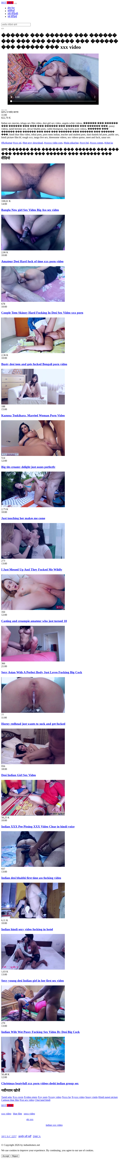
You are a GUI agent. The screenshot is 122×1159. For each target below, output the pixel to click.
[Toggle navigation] (15, 3)
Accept (6, 1156)
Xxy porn (42, 1097)
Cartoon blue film (10, 1100)
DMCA (37, 1136)
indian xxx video (54, 1125)
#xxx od (17, 142)
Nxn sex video (27, 1100)
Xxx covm (18, 1097)
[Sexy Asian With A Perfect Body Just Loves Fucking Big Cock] (33, 660)
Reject (15, 1156)
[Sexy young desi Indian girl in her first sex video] (33, 968)
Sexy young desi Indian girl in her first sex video (32, 980)
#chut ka (108, 142)
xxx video (6, 1113)
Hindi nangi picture (108, 1097)
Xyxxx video (78, 1097)
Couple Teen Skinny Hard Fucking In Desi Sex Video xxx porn (42, 312)
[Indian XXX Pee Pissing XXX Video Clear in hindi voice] (33, 814)
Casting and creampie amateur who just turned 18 (34, 621)
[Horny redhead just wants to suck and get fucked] (33, 712)
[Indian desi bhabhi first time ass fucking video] (33, 866)
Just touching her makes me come (23, 518)
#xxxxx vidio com (53, 142)
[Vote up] (2, 110)
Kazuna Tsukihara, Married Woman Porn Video (33, 415)
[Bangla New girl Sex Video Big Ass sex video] (33, 198)
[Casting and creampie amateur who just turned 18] (33, 609)
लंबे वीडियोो (13, 13)
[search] (2, 28)
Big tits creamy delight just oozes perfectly (28, 467)
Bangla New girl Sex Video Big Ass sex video (30, 210)
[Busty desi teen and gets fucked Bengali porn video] (33, 352)
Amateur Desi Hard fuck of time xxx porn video (32, 261)
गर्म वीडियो (12, 16)
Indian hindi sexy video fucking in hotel (27, 929)
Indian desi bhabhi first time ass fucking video (31, 878)
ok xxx (29, 1119)
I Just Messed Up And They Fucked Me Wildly (31, 569)
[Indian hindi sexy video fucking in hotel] (33, 917)
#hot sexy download (33, 142)
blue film (17, 1113)
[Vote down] (5, 110)
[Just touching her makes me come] (33, 506)
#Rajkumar (6, 142)
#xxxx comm (96, 142)
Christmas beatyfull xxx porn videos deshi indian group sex (40, 1083)
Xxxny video (54, 1097)
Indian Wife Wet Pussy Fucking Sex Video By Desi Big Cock (40, 1032)
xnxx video (29, 1113)
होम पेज (11, 8)
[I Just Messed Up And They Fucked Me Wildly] (33, 557)
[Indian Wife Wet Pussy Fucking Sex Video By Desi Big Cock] (33, 1020)
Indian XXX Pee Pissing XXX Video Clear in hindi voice (38, 826)
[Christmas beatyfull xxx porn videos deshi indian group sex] (33, 1071)
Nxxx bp (66, 1097)
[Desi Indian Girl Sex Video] (33, 763)
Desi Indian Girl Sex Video (18, 775)
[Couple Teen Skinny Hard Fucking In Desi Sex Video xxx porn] (33, 301)
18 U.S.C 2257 (9, 1136)
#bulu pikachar (71, 142)
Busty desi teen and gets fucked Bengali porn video (34, 364)
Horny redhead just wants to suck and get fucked (33, 723)
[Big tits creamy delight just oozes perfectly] (33, 455)
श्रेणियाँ (11, 11)
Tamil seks (6, 1097)
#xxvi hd (84, 142)
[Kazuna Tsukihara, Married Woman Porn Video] (33, 403)
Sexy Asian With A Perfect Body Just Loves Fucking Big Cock (41, 672)
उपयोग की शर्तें (24, 1136)
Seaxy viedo (91, 1097)
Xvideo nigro (30, 1097)
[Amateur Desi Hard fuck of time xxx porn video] (33, 249)
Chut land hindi (42, 1100)
